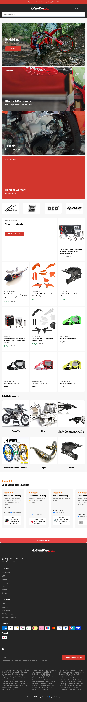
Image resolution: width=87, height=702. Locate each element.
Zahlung (5, 583)
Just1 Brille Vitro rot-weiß (39, 383)
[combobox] (43, 14)
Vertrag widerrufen (44, 540)
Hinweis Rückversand (10, 617)
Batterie (5, 607)
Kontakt (4, 593)
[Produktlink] (71, 239)
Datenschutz (6, 579)
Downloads (6, 610)
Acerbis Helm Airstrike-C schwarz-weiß (70, 295)
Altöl (3, 604)
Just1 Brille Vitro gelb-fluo (67, 383)
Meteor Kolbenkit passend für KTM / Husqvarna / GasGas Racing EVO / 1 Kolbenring (15, 340)
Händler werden (8, 614)
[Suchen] (82, 14)
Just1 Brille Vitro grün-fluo (68, 338)
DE (76, 8)
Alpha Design (56, 697)
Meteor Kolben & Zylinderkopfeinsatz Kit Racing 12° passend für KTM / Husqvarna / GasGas (71, 251)
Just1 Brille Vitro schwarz (11, 383)
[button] (3, 8)
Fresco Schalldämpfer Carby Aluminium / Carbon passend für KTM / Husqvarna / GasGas (15, 296)
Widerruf (5, 589)
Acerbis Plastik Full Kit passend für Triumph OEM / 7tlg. (42, 339)
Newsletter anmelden (74, 657)
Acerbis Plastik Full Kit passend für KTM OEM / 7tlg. (42, 295)
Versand (5, 586)
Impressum (6, 573)
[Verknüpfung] (43, 44)
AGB (3, 576)
